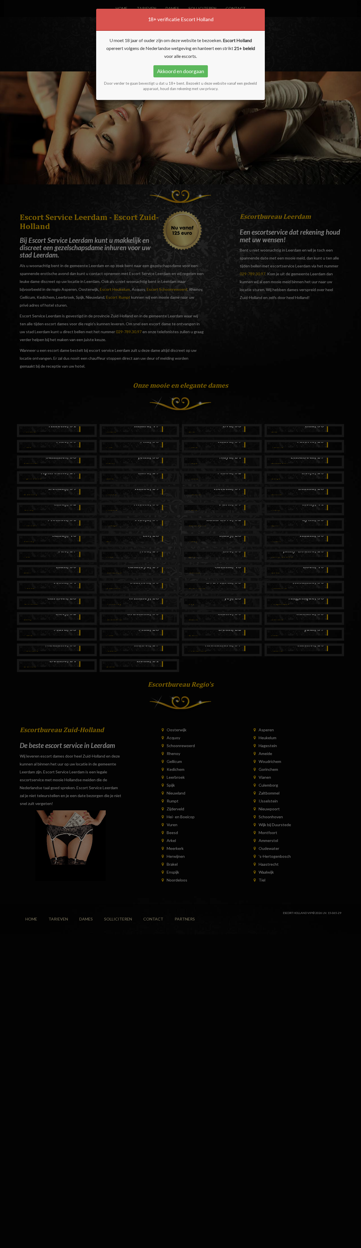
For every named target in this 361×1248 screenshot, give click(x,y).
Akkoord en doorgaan (180, 71)
